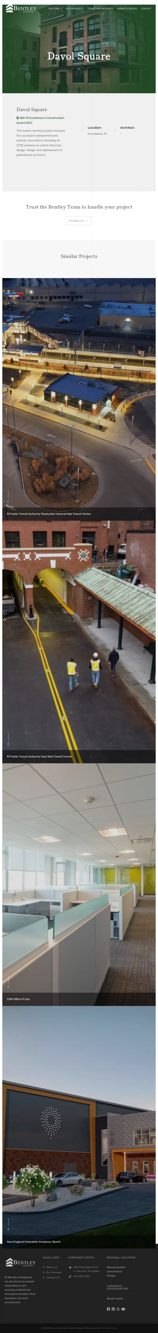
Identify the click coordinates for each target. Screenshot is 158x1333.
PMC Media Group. (108, 1328)
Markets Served (127, 8)
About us (51, 1267)
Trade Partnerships (100, 8)
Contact (146, 8)
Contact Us (53, 1277)
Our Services (74, 8)
